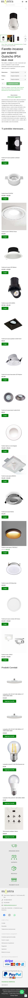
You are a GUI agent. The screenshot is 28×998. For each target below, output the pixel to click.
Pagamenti (4, 946)
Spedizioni (4, 949)
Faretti (18, 87)
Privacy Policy (5, 993)
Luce (3, 79)
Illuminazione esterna (9, 88)
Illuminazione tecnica (18, 44)
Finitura (3, 75)
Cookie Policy (12, 993)
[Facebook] (4, 915)
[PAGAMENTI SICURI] (14, 880)
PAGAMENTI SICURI (14, 884)
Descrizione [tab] (14, 95)
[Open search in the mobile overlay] (14, 4)
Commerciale (10, 44)
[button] (22, 1)
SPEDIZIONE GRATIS (14, 851)
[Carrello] (26, 1)
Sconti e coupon (5, 940)
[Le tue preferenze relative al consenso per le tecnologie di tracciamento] (25, 995)
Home (3, 44)
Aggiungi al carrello (13, 83)
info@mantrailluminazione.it (10, 905)
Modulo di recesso (6, 952)
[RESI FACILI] (14, 868)
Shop (6, 44)
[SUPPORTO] (14, 857)
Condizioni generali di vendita (8, 937)
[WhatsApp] (14, 915)
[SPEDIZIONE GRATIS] (14, 846)
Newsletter (4, 926)
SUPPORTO (14, 862)
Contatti (3, 923)
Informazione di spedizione (8, 943)
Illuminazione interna (19, 88)
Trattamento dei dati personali (8, 929)
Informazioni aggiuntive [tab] (14, 97)
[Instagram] (9, 915)
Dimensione (4, 72)
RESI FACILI (14, 873)
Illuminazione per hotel (6, 90)
